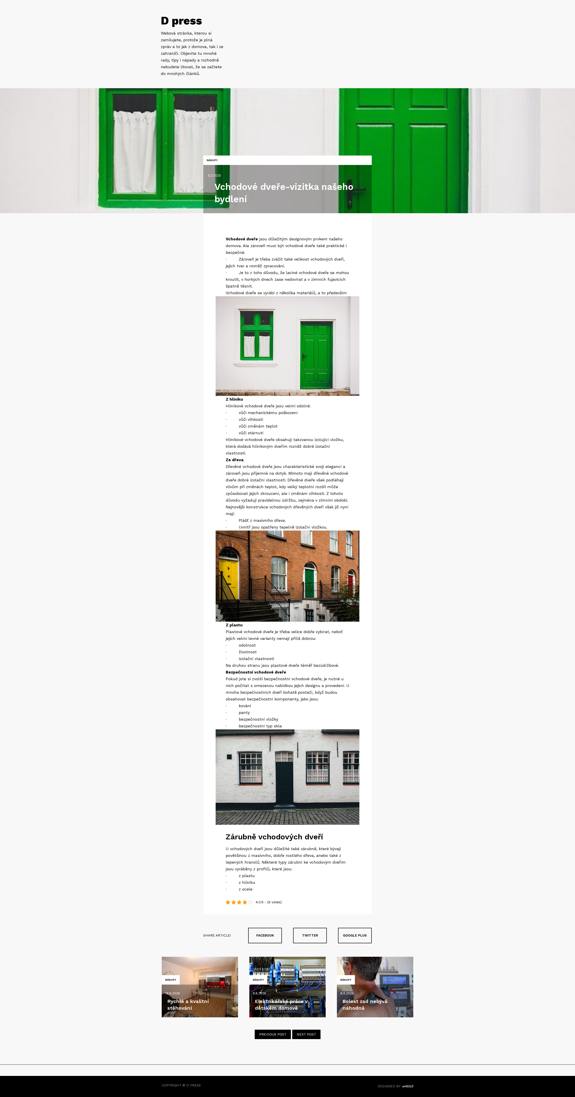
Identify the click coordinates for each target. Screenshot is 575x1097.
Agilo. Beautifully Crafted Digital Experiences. (407, 1087)
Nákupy (212, 160)
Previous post (272, 1034)
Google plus (355, 935)
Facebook (265, 935)
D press (181, 20)
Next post (306, 1034)
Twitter (310, 935)
